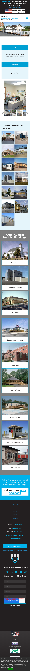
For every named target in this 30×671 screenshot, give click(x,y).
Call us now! (15, 496)
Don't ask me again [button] (18, 669)
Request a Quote (15, 550)
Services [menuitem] (15, 511)
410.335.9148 (16, 532)
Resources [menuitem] (15, 522)
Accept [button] (10, 669)
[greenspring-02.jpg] (13, 117)
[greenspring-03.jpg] (7, 117)
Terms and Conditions (15, 7)
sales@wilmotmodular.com (19, 1)
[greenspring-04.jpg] (19, 117)
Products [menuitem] (15, 508)
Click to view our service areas (15, 554)
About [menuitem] (15, 515)
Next (27, 96)
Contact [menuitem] (15, 518)
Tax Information (15, 542)
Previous (3, 96)
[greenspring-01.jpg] (25, 117)
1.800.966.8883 (6, 1)
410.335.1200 (17, 528)
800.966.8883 (18, 535)
